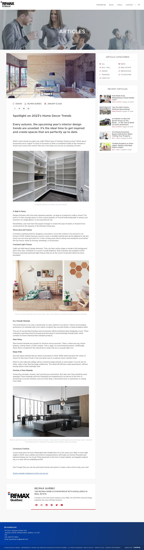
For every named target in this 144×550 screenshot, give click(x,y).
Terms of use (99, 547)
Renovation (125, 71)
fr (139, 5)
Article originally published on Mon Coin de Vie (30, 473)
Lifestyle (105, 78)
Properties (101, 5)
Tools (119, 5)
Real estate (125, 67)
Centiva (136, 547)
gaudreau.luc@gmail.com (18, 539)
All (103, 64)
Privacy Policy (89, 547)
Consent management (112, 547)
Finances (105, 74)
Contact (129, 5)
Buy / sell (105, 67)
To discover (125, 74)
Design (18, 104)
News (122, 64)
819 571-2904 (13, 537)
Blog (111, 5)
